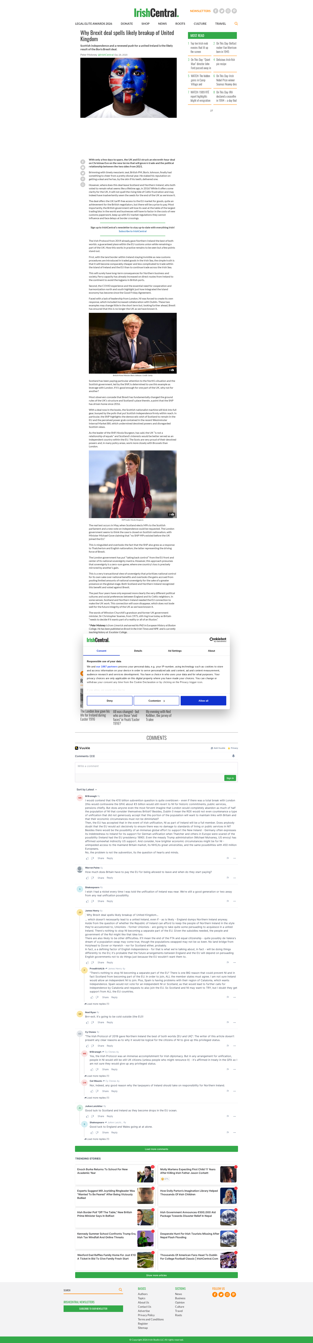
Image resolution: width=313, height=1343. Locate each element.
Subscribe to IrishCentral (133, 231)
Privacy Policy (146, 1315)
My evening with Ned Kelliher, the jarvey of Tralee (158, 715)
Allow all (203, 700)
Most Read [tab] (197, 35)
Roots (178, 1315)
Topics (141, 1298)
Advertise (144, 1311)
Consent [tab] (101, 650)
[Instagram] (228, 11)
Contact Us (144, 1306)
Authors (143, 1294)
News (178, 1294)
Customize (155, 700)
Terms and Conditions (151, 1319)
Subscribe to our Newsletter (93, 1308)
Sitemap (143, 1327)
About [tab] (211, 650)
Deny (110, 700)
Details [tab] (138, 650)
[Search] (236, 24)
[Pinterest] (234, 11)
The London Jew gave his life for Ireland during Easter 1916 (95, 715)
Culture (179, 1306)
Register (143, 1323)
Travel (179, 1311)
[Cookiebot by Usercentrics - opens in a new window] (212, 640)
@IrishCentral (106, 54)
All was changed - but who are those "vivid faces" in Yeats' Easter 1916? (126, 717)
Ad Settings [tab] (175, 650)
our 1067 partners (107, 666)
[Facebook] (215, 11)
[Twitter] (221, 11)
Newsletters (200, 11)
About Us (143, 1302)
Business (180, 1298)
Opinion (180, 1302)
